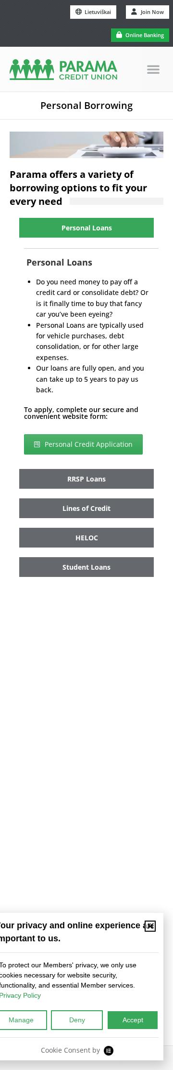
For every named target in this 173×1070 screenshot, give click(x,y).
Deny (77, 1020)
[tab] (86, 228)
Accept (133, 1020)
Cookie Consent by (70, 1050)
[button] (153, 69)
